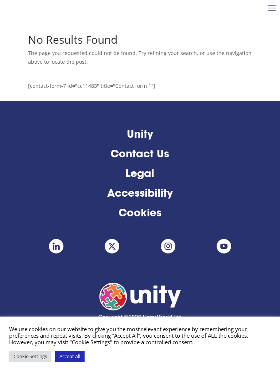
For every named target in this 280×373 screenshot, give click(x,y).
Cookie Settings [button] (30, 356)
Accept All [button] (69, 356)
